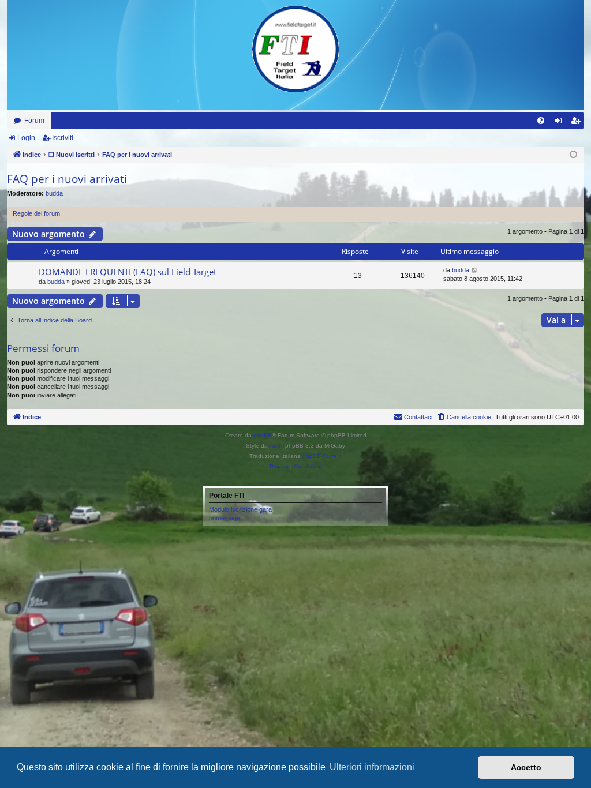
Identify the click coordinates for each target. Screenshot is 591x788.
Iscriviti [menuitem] (578, 123)
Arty (275, 445)
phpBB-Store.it (322, 456)
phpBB (262, 435)
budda (54, 193)
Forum (34, 121)
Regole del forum (36, 213)
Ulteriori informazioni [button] (372, 767)
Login (26, 138)
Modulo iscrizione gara (240, 509)
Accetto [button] (526, 767)
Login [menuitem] (560, 123)
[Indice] (295, 49)
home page (224, 518)
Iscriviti (62, 138)
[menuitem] (540, 120)
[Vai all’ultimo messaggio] (474, 270)
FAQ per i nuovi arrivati (67, 178)
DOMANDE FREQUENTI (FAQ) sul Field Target (127, 271)
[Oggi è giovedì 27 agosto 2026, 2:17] (573, 155)
